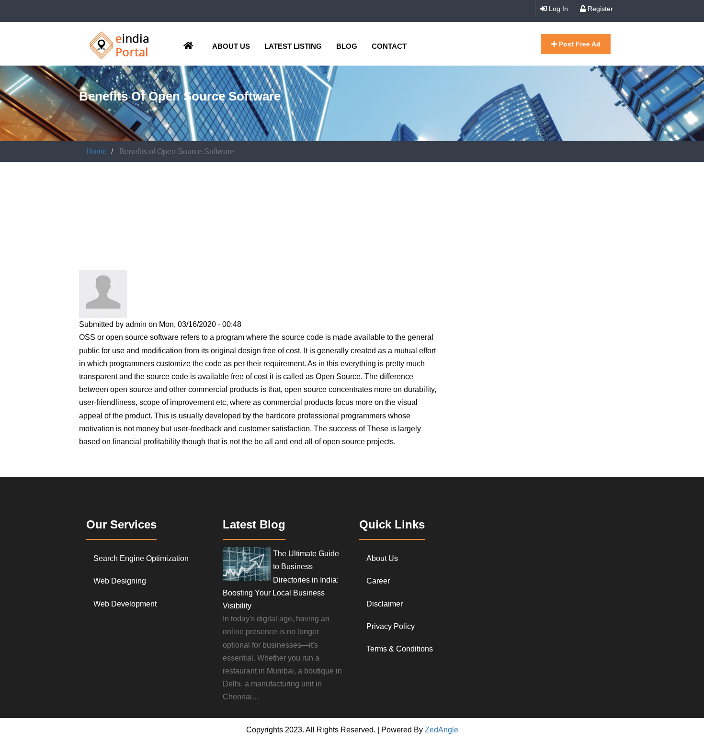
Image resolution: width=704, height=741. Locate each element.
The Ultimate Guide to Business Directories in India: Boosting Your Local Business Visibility (281, 580)
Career (378, 581)
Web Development (125, 604)
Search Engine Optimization (141, 558)
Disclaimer (384, 604)
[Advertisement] (253, 197)
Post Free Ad (579, 44)
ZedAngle (440, 730)
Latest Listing (293, 46)
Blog (346, 46)
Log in (557, 8)
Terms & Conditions (399, 649)
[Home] (119, 44)
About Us (231, 46)
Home (96, 151)
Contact (389, 46)
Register (599, 8)
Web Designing (119, 581)
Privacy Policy (390, 626)
